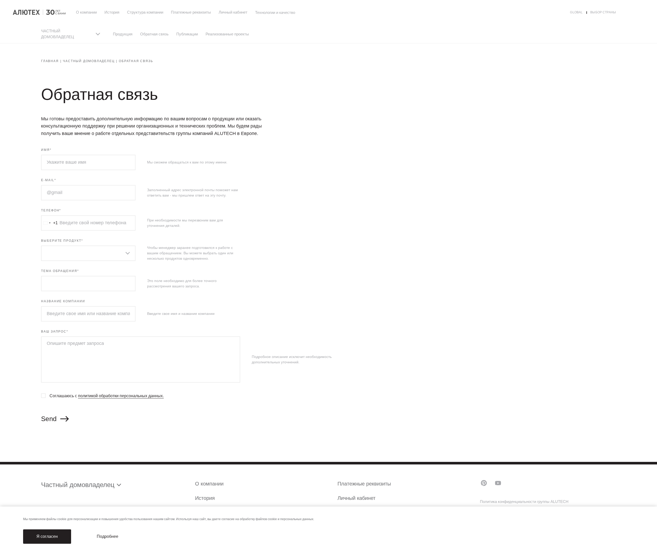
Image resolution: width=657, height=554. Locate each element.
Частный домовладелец (88, 61)
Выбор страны (603, 12)
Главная (50, 61)
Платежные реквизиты (191, 12)
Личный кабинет (233, 12)
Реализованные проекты (227, 34)
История (111, 12)
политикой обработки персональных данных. (121, 396)
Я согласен (47, 536)
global (576, 12)
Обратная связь (154, 34)
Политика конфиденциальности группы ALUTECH (524, 501)
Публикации (187, 34)
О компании (86, 12)
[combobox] (49, 223)
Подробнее (107, 536)
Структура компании (145, 12)
